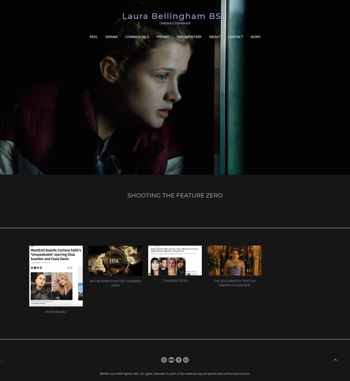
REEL (94, 36)
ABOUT (214, 36)
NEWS (255, 36)
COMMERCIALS (137, 36)
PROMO (163, 36)
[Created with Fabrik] (1, 362)
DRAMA (111, 36)
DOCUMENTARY (189, 36)
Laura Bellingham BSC (124, 373)
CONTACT (235, 36)
